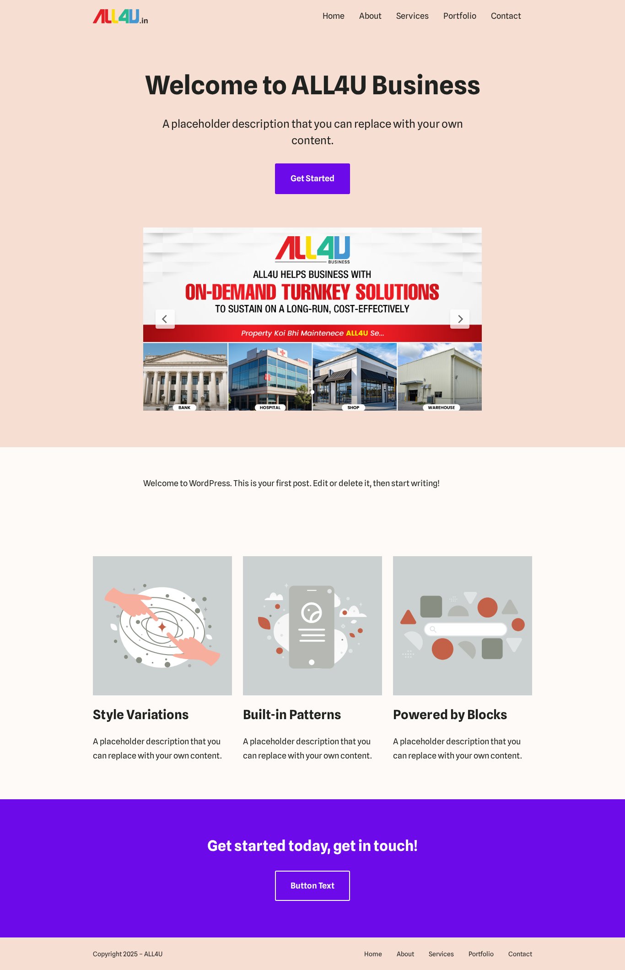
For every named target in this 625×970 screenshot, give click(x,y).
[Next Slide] (459, 319)
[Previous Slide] (165, 319)
